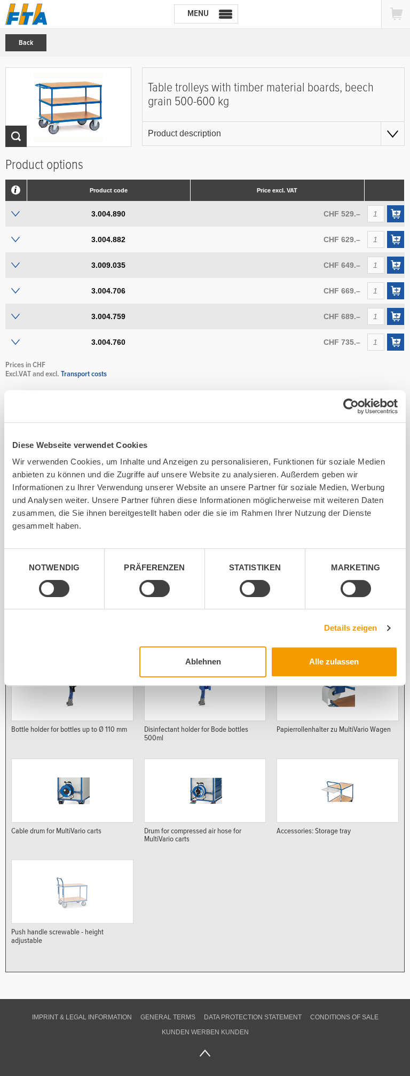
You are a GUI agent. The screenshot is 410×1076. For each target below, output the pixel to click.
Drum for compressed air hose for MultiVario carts (192, 835)
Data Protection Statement (253, 1017)
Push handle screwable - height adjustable (57, 936)
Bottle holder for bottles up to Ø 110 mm (69, 729)
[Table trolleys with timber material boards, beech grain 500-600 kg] (68, 107)
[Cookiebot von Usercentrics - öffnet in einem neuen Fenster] (351, 406)
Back (26, 42)
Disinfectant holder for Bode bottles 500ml (196, 733)
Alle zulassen (334, 661)
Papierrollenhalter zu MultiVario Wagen (334, 729)
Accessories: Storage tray (314, 830)
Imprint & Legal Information (82, 1017)
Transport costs (84, 373)
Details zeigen (350, 627)
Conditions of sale (344, 1017)
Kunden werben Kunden (205, 1032)
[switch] (145, 590)
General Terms (167, 1017)
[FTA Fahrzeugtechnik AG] (26, 14)
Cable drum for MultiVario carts (56, 830)
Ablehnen (203, 661)
